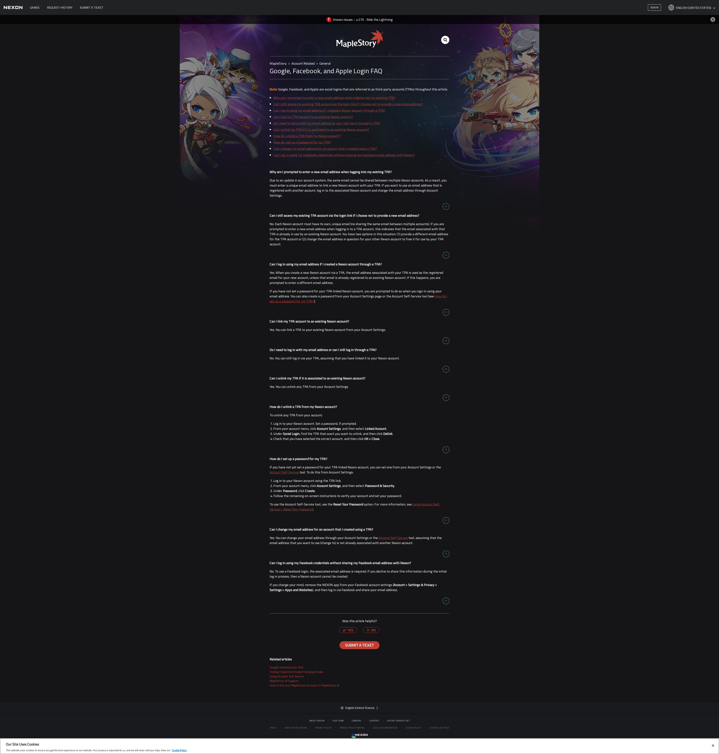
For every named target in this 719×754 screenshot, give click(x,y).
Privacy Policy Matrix (352, 727)
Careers (356, 720)
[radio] (348, 630)
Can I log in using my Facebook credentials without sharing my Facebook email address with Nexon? (344, 155)
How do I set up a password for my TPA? (302, 142)
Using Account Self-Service (287, 676)
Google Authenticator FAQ (286, 667)
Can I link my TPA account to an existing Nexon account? (313, 116)
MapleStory (278, 63)
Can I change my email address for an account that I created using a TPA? (325, 148)
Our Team (338, 720)
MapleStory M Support (284, 681)
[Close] (713, 745)
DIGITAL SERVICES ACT (398, 720)
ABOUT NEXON (316, 720)
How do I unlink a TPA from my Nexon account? (307, 135)
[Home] (13, 7)
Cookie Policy (414, 727)
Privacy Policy (323, 727)
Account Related (303, 63)
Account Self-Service (284, 472)
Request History (59, 7)
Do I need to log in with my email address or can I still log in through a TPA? (326, 123)
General (325, 63)
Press (273, 727)
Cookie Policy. (179, 750)
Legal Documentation (385, 727)
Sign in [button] (654, 7)
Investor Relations (296, 727)
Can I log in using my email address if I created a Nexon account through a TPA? (329, 110)
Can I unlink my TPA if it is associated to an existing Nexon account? (321, 129)
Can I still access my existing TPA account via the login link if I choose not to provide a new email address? (348, 104)
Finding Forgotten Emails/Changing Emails (296, 672)
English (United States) (694, 8)
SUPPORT (374, 720)
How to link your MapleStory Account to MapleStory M (304, 685)
